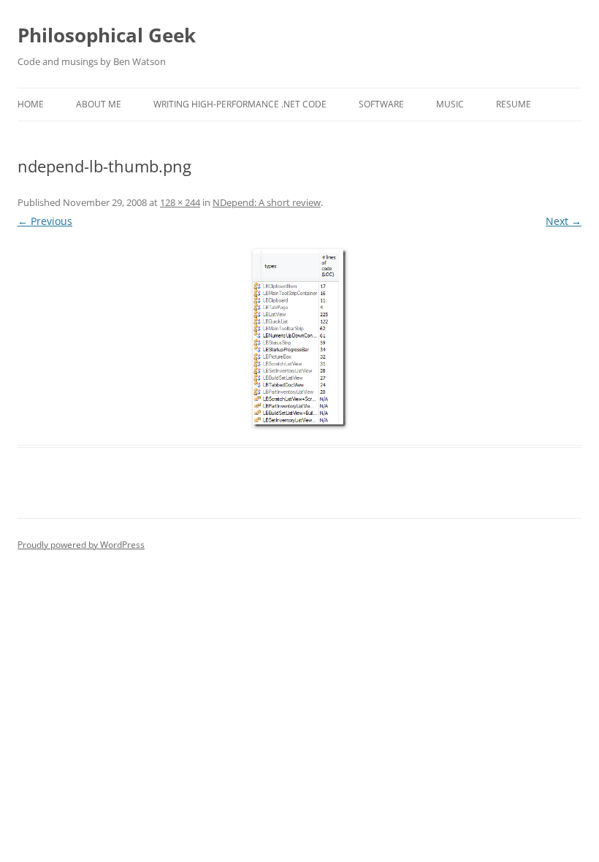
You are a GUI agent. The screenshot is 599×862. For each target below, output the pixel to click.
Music (450, 104)
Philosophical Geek (107, 35)
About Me (98, 104)
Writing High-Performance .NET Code (240, 104)
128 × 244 (180, 202)
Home (31, 104)
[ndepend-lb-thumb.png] (299, 338)
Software (381, 104)
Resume (513, 104)
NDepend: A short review (267, 202)
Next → (563, 221)
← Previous (45, 221)
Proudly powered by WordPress (81, 544)
